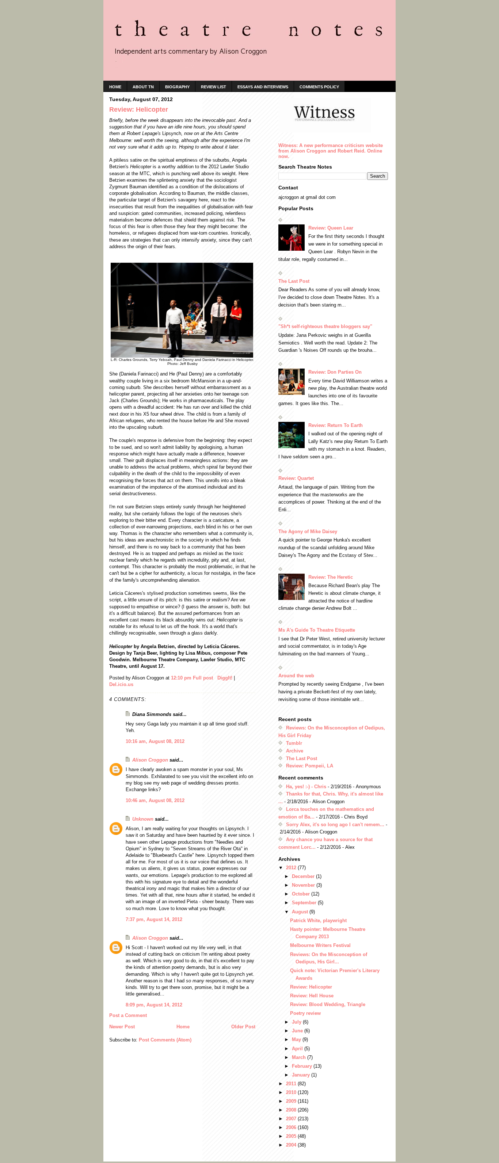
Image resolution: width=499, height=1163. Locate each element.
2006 (292, 1127)
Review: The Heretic (330, 577)
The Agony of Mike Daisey (307, 531)
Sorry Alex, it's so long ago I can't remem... (335, 824)
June (298, 1030)
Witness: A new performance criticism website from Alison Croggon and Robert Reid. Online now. (330, 151)
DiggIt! (224, 678)
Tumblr (294, 743)
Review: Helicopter (311, 987)
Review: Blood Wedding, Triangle (327, 1004)
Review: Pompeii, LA (309, 766)
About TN (143, 87)
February (302, 1066)
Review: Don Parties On (335, 372)
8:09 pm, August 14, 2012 (154, 1005)
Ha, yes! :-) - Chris (306, 786)
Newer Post (122, 1026)
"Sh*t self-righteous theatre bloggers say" (325, 326)
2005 (292, 1136)
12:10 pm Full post (192, 678)
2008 (292, 1110)
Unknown (142, 819)
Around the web (296, 675)
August (300, 911)
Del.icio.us (121, 684)
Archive (294, 751)
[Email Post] (215, 678)
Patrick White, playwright (318, 920)
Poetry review (305, 1013)
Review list (213, 87)
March (299, 1057)
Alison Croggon (150, 760)
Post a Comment (128, 1015)
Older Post (243, 1026)
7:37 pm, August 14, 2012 (154, 919)
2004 (292, 1145)
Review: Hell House (312, 995)
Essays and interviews (262, 87)
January (301, 1075)
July (297, 1022)
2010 (292, 1092)
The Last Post (293, 281)
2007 (292, 1118)
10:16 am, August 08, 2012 (155, 741)
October (301, 894)
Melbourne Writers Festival (320, 945)
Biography (177, 87)
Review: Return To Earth (335, 425)
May (297, 1039)
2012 (292, 867)
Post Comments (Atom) (165, 1040)
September (305, 902)
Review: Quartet (296, 478)
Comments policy (319, 87)
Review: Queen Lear (330, 228)
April (298, 1048)
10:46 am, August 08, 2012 (155, 800)
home (115, 87)
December (304, 876)
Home (183, 1026)
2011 (292, 1083)
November (304, 885)
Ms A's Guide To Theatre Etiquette (316, 630)
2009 (292, 1101)
